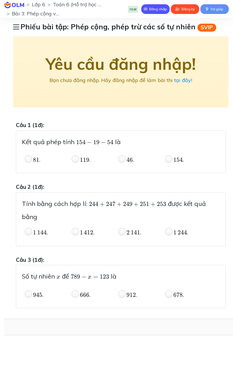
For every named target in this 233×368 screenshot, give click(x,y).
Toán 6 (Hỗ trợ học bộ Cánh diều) (92, 4)
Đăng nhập (157, 9)
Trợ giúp (216, 9)
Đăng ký (188, 9)
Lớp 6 (38, 4)
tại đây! (183, 80)
